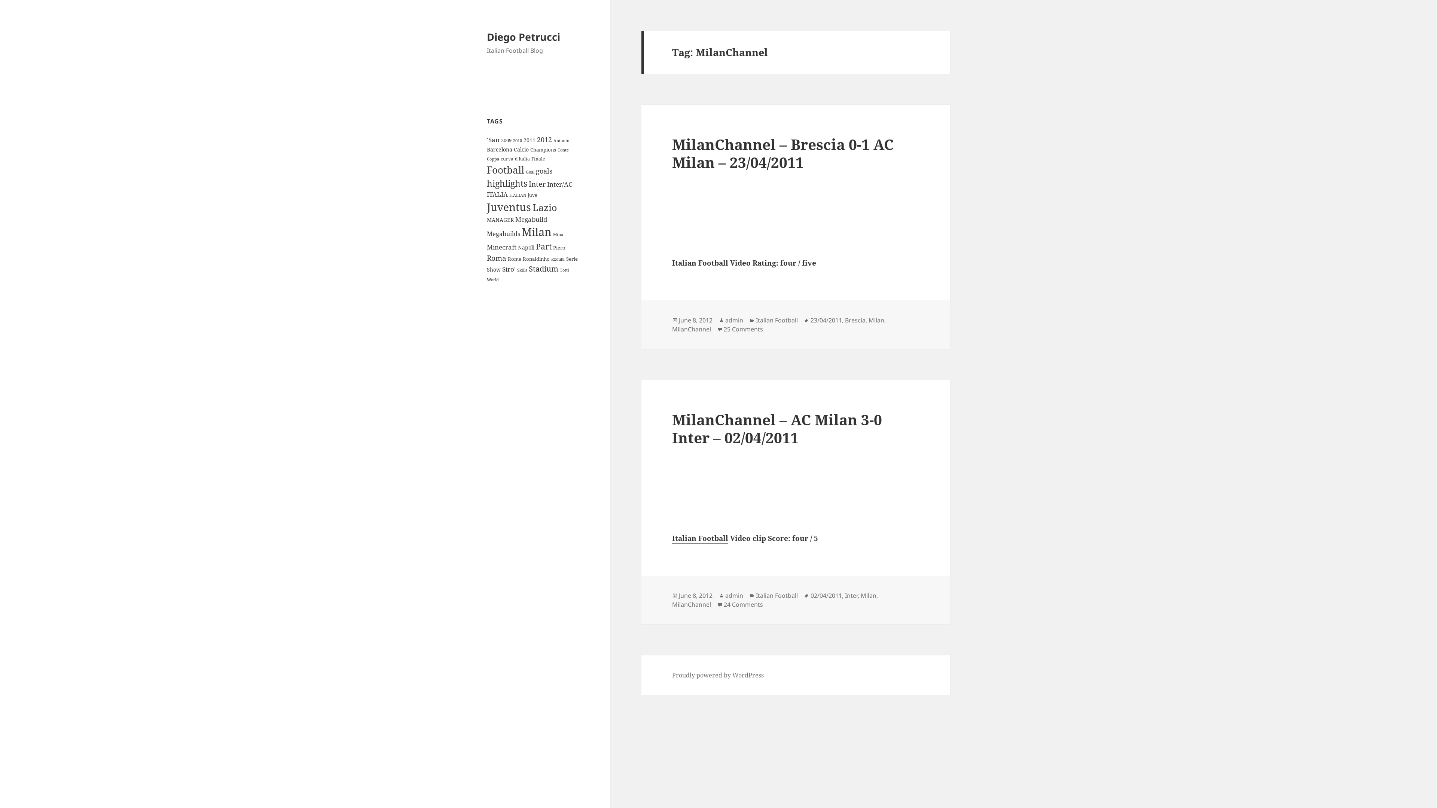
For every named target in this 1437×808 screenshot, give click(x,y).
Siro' (509, 269)
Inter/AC (559, 184)
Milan (537, 231)
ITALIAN (517, 195)
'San (493, 139)
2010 (517, 140)
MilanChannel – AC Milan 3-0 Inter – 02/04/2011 (777, 428)
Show (494, 269)
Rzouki (558, 259)
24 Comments (743, 604)
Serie (572, 258)
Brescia (855, 320)
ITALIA (497, 194)
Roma (496, 258)
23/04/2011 (826, 320)
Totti (564, 270)
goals (544, 170)
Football (505, 170)
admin (734, 320)
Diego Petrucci (523, 37)
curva (507, 159)
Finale (538, 159)
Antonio (561, 140)
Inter (537, 184)
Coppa (493, 159)
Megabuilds (503, 234)
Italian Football (700, 263)
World (493, 279)
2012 (544, 139)
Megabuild (531, 219)
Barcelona (499, 149)
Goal (530, 172)
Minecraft (501, 247)
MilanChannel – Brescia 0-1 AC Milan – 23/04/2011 (783, 153)
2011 (530, 140)
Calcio (521, 149)
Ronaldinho (536, 258)
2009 (506, 140)
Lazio (545, 207)
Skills (522, 270)
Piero (559, 247)
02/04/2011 (826, 595)
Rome (514, 258)
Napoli (526, 247)
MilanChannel (691, 329)
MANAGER (500, 219)
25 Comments (743, 329)
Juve (532, 195)
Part (544, 246)
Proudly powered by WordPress (718, 675)
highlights (507, 183)
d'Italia (522, 159)
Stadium (543, 269)
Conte (563, 150)
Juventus (509, 207)
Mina (558, 234)
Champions (543, 149)
